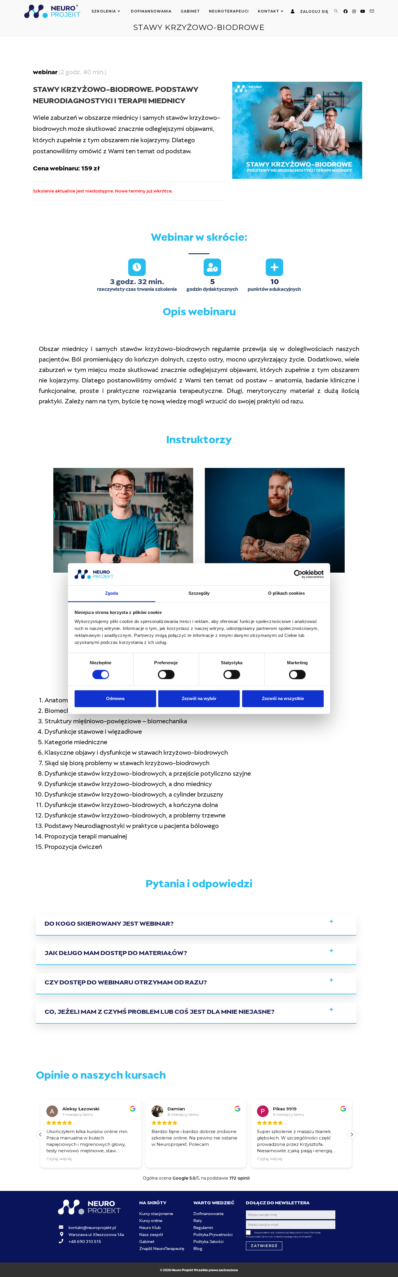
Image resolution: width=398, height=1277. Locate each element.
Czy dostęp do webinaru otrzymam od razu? (126, 981)
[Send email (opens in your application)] (371, 11)
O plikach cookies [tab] (286, 593)
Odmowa (115, 698)
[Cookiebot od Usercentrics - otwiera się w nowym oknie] (298, 574)
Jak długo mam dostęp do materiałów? (116, 952)
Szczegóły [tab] (199, 593)
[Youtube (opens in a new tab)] (362, 11)
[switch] (166, 674)
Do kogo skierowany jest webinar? (109, 922)
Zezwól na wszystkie (283, 698)
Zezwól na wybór (199, 698)
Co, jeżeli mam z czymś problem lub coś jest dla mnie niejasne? (159, 1011)
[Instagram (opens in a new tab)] (354, 11)
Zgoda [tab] (111, 593)
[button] (196, 925)
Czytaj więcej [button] (59, 1158)
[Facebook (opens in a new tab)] (345, 11)
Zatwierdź (264, 1246)
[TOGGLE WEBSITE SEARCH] (336, 11)
